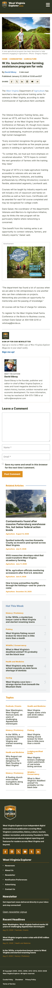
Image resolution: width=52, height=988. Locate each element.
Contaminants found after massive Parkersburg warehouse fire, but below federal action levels (25, 526)
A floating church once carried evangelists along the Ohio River (14, 780)
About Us (9, 870)
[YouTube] (25, 851)
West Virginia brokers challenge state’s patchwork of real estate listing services (36, 762)
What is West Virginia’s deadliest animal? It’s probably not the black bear (21, 652)
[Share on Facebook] (11, 81)
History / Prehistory (14, 613)
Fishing (9, 629)
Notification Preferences (16, 880)
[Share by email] (32, 81)
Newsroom (10, 865)
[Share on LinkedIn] (22, 81)
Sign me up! (8, 352)
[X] (18, 851)
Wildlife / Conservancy (16, 645)
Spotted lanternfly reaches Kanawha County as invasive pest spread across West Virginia (26, 542)
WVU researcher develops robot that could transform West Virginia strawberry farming (25, 558)
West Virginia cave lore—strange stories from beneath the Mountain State (22, 684)
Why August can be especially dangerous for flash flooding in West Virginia (14, 760)
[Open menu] (47, 4)
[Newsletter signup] (5, 335)
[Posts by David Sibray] (26, 365)
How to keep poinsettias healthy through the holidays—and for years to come (25, 585)
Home (4, 59)
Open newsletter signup (15, 912)
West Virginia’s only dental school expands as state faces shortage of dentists (21, 668)
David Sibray (10, 72)
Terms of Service (9, 984)
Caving (9, 678)
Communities (15, 59)
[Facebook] (5, 851)
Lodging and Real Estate (35, 752)
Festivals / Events (13, 706)
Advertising (10, 884)
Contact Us (10, 889)
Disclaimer (19, 980)
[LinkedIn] (38, 851)
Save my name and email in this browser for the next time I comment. (26, 466)
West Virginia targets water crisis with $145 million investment (36, 713)
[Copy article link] (37, 81)
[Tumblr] (31, 851)
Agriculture (30, 59)
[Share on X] (17, 81)
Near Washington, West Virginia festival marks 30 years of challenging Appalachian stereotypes (25, 925)
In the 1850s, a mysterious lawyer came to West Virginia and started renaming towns (21, 619)
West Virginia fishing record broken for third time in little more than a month (20, 635)
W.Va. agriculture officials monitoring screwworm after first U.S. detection (25, 571)
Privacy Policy (30, 980)
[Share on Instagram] (27, 81)
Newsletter (10, 875)
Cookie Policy (8, 980)
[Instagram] (11, 851)
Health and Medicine (15, 662)
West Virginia (12, 91)
